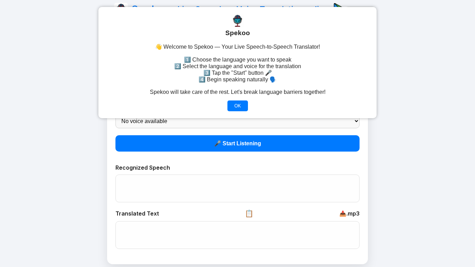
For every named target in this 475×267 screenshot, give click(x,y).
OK (237, 105)
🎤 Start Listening (237, 143)
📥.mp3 (349, 213)
